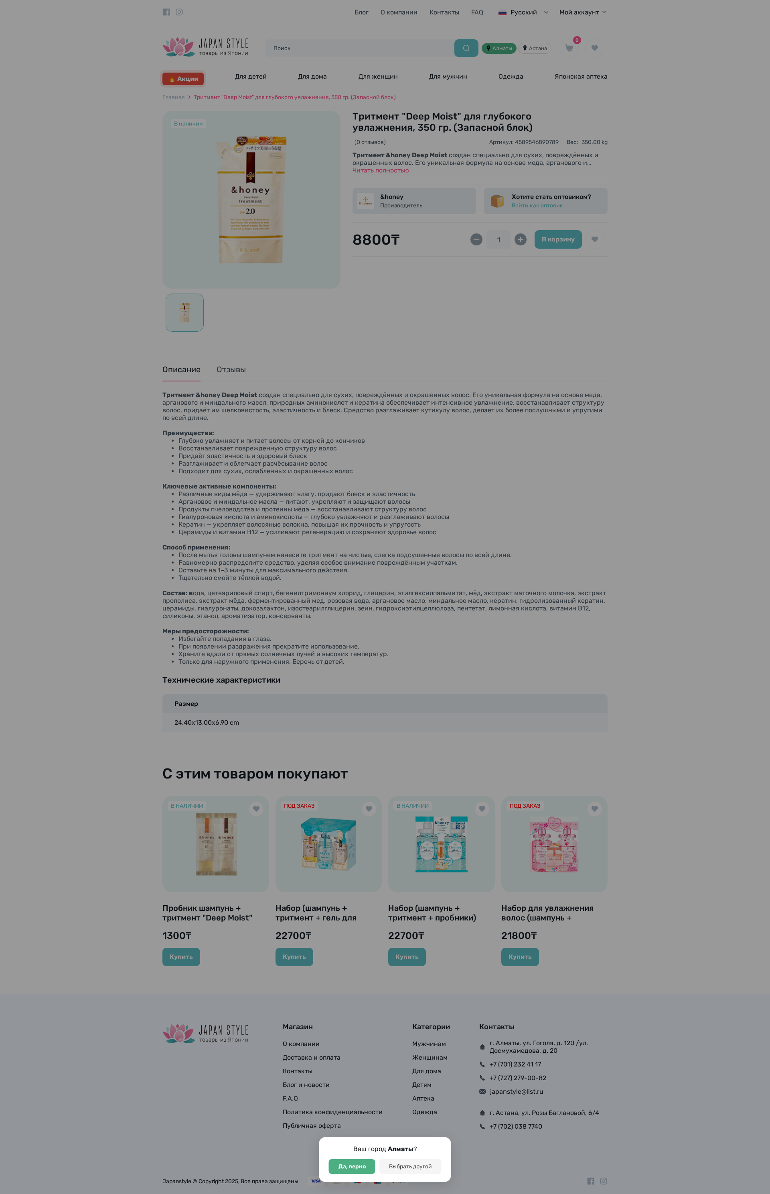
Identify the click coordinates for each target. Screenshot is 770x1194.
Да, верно (352, 1166)
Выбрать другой (410, 1166)
